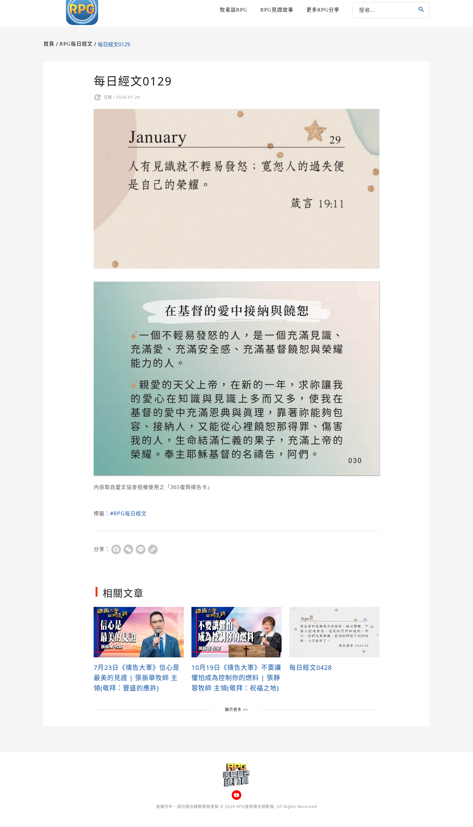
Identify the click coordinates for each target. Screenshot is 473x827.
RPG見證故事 (276, 10)
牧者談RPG (233, 10)
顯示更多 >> (236, 709)
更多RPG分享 (322, 10)
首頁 (48, 44)
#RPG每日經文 (128, 513)
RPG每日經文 (76, 44)
